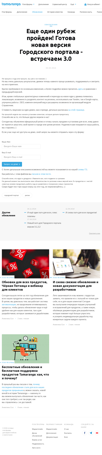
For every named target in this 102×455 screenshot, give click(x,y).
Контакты (68, 433)
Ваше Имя (6, 142)
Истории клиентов (55, 12)
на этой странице (76, 110)
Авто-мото (36, 448)
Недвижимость (38, 444)
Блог (66, 437)
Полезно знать (86, 12)
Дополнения (22, 12)
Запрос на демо (11, 164)
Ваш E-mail (6, 153)
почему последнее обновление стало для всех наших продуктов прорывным (23, 387)
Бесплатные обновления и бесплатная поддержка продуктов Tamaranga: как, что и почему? (25, 372)
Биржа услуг (37, 440)
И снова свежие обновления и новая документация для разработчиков (75, 285)
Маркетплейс (37, 429)
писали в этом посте (41, 174)
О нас (66, 429)
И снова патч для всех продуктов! (81, 213)
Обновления (37, 12)
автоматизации (9, 304)
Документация (52, 437)
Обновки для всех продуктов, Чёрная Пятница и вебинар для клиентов (24, 285)
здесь (80, 89)
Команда (71, 12)
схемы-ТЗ (82, 170)
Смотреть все (94, 233)
